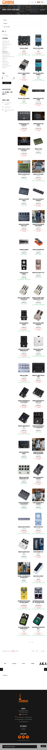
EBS (24, 631)
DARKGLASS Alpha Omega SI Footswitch (38, 199)
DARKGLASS (38, 152)
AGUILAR (24, 51)
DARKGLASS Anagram (24, 249)
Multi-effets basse (5, 53)
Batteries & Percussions (7, 56)
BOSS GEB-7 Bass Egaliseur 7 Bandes (24, 74)
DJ (2, 59)
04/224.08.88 (22, 712)
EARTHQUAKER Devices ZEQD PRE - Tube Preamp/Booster (38, 601)
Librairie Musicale (5, 65)
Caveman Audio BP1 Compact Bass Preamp (24, 149)
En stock (5, 34)
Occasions (23, 729)
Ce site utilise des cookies (9, 746)
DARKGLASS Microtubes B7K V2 (24, 426)
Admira (23, 663)
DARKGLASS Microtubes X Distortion (38, 478)
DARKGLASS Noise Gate (38, 527)
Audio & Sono (5, 42)
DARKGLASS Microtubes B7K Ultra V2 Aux (38, 401)
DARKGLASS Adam (38, 149)
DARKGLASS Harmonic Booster (23, 323)
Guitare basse (5, 54)
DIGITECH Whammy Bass (38, 552)
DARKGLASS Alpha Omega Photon (24, 199)
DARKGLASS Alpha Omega (38, 174)
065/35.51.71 (22, 710)
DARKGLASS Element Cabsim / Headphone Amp (24, 298)
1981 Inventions (5, 669)
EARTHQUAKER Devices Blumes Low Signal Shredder (24, 601)
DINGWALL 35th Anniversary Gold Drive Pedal (24, 576)
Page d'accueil (29, 9)
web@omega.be (24, 714)
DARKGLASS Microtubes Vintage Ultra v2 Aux (24, 478)
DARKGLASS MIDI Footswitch (24, 527)
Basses (34, 9)
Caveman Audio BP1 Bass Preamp (38, 124)
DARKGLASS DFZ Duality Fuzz (38, 272)
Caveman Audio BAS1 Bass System (38, 99)
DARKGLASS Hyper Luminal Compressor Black (24, 350)
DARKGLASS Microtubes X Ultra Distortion (24, 503)
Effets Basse (5, 51)
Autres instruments (6, 44)
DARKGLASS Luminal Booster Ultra (38, 376)
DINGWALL (24, 580)
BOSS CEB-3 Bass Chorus (38, 48)
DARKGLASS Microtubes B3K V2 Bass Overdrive (24, 401)
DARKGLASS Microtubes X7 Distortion (38, 503)
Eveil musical (4, 62)
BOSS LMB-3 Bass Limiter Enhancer (38, 74)
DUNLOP (38, 579)
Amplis (3, 48)
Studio (3, 67)
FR (42, 2)
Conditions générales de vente (23, 740)
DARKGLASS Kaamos (24, 375)
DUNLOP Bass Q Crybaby (38, 576)
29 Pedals (14, 663)
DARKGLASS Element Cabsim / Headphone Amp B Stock (38, 298)
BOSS (38, 51)
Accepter (43, 746)
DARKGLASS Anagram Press (38, 249)
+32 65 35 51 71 (8, 107)
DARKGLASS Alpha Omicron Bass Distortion (38, 225)
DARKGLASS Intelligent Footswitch (38, 350)
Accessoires (4, 41)
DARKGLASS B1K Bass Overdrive (24, 273)
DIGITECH (38, 555)
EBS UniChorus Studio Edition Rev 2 (38, 628)
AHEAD (32, 663)
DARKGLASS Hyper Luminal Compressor (38, 323)
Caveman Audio (38, 103)
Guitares (4, 64)
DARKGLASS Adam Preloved (24, 174)
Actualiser (6, 83)
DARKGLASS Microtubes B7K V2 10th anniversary (38, 426)
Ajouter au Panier (24, 40)
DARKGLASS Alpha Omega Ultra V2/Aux (24, 225)
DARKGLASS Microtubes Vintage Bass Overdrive (38, 453)
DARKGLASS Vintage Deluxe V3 (24, 552)
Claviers (4, 58)
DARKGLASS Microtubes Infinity (24, 453)
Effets (38, 9)
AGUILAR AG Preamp (24, 48)
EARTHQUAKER (24, 605)
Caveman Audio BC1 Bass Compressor (24, 124)
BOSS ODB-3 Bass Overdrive (24, 98)
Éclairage (4, 61)
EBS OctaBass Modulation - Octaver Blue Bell (24, 628)
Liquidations (23, 728)
